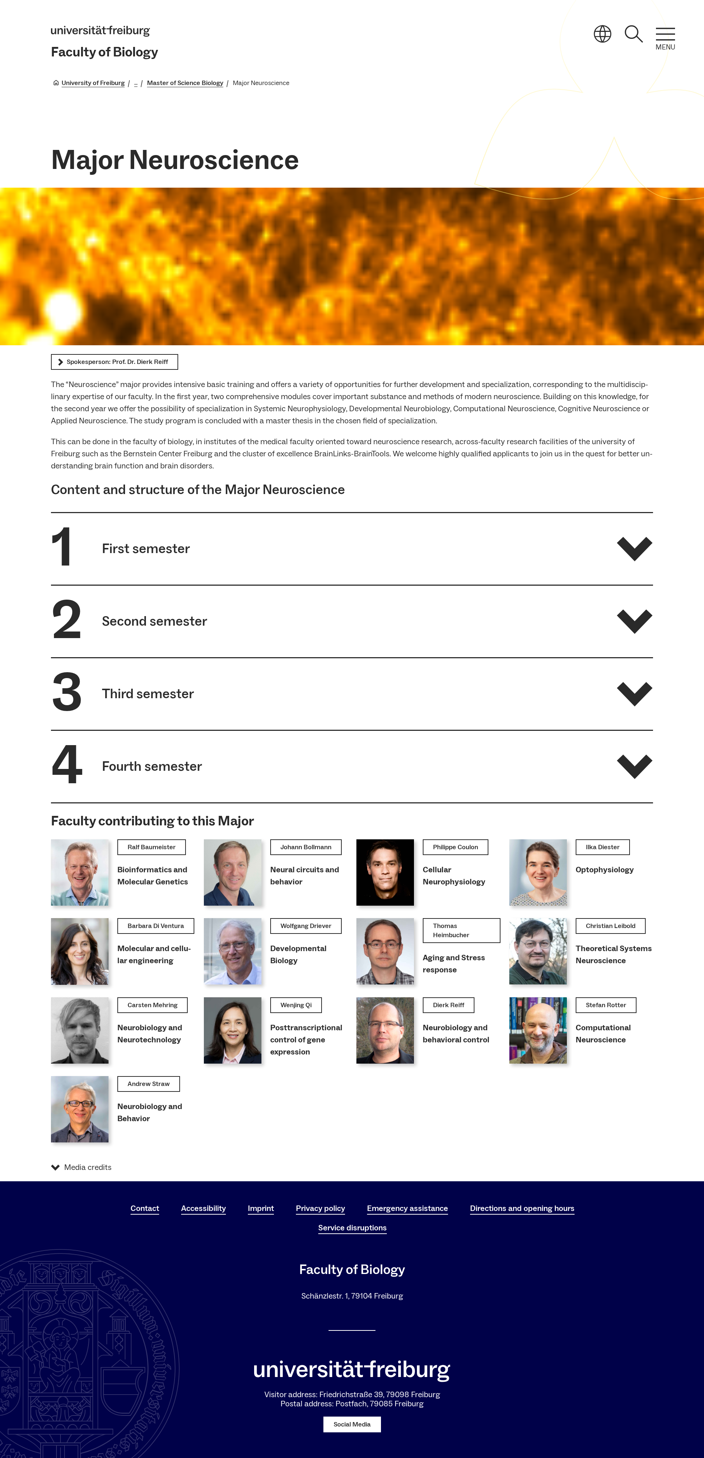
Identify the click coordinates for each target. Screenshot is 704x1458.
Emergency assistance (407, 1208)
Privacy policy (320, 1208)
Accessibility (203, 1208)
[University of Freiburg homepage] (100, 31)
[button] (352, 549)
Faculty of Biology (104, 52)
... (136, 83)
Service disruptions (352, 1228)
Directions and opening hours (522, 1208)
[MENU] (665, 34)
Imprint (261, 1208)
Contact (145, 1208)
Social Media (352, 1424)
